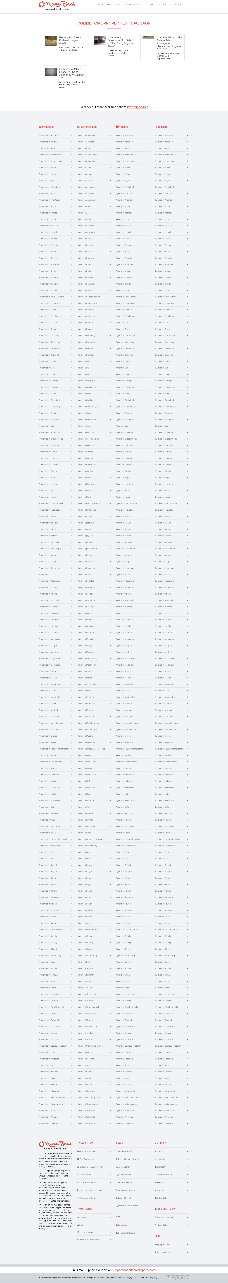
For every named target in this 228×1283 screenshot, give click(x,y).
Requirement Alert (126, 1233)
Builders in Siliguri (163, 949)
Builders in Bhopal (163, 290)
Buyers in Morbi (84, 690)
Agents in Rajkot (123, 884)
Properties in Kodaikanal (49, 581)
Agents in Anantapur (125, 200)
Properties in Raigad (48, 865)
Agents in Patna (123, 832)
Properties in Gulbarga (49, 445)
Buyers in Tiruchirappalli (88, 1007)
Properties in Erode (47, 393)
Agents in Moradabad (125, 684)
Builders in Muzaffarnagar (166, 723)
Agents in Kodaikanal (125, 581)
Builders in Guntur (163, 451)
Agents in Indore (123, 516)
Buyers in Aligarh (85, 180)
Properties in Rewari (48, 904)
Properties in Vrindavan (49, 1110)
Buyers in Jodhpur (85, 555)
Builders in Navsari (163, 768)
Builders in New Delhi (164, 787)
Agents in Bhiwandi (124, 284)
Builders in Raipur (163, 878)
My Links (149, 4)
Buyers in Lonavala (85, 613)
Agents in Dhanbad (124, 355)
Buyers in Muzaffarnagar (88, 723)
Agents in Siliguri (123, 949)
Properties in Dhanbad (49, 355)
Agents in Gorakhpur (125, 432)
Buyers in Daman (85, 329)
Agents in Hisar (122, 490)
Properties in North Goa (49, 800)
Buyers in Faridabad (86, 400)
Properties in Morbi (47, 690)
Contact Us (161, 1167)
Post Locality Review (88, 1198)
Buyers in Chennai (85, 309)
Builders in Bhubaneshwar (166, 296)
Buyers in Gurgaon (85, 458)
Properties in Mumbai (48, 703)
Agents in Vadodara (124, 1059)
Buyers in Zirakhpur (86, 1123)
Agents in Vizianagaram (126, 1104)
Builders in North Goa (164, 800)
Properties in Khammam (49, 568)
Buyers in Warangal (86, 1117)
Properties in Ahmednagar (50, 161)
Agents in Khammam (125, 568)
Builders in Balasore (163, 225)
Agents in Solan (123, 962)
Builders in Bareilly (163, 238)
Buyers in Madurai (85, 632)
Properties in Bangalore (49, 232)
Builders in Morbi (162, 690)
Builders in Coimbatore (165, 316)
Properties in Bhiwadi (48, 277)
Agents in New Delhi (125, 787)
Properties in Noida (47, 794)
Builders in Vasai (162, 1078)
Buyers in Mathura (85, 652)
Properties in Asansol (48, 213)
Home (100, 4)
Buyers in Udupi (84, 1052)
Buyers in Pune (84, 852)
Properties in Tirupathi (49, 1020)
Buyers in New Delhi (86, 787)
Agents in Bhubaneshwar (127, 296)
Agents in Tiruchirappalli (127, 1007)
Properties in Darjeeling (49, 342)
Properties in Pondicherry (50, 845)
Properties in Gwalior (48, 471)
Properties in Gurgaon (48, 458)
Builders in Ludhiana (164, 626)
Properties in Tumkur (48, 1033)
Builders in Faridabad (164, 400)
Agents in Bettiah (123, 251)
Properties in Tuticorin (49, 1039)
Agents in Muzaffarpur (126, 729)
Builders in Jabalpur (163, 523)
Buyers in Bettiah (85, 251)
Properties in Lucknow (48, 619)
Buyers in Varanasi (85, 1071)
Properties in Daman (48, 329)
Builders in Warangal (164, 1117)
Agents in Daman (123, 329)
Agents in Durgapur (124, 380)
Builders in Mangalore (164, 639)
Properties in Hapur (47, 477)
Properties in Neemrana (49, 774)
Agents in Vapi (122, 1065)
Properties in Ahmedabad (50, 154)
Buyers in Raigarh (85, 871)
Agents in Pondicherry (126, 845)
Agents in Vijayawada (125, 1091)
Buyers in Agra (83, 148)
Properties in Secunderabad (51, 929)
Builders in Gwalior (163, 471)
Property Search (125, 1151)
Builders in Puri (161, 858)
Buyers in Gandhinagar (87, 406)
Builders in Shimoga (163, 942)
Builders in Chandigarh (165, 303)
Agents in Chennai (124, 309)
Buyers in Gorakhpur (86, 432)
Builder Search (124, 1174)
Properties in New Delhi (49, 787)
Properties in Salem (47, 916)
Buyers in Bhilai (84, 271)
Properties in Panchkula (49, 826)
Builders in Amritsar (163, 193)
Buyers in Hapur (84, 477)
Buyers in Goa (83, 426)
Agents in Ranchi (123, 891)
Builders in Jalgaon (163, 535)
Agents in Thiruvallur (125, 994)
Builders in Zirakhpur (164, 1123)
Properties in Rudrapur (49, 910)
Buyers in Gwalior (85, 471)
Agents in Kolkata (123, 594)
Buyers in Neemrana (86, 774)
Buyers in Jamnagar (86, 542)
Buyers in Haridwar (85, 484)
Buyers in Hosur (84, 497)
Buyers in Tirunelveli (86, 1013)
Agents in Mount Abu (125, 697)
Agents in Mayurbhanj (126, 658)
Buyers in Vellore (84, 1084)
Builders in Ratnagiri (164, 897)
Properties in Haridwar (49, 484)
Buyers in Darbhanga (86, 335)
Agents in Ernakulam (125, 387)
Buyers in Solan (84, 962)
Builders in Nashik (163, 755)
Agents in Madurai (124, 632)
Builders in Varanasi (163, 1071)
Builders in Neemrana (164, 774)
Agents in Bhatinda (124, 264)
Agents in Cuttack (123, 322)
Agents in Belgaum (124, 245)
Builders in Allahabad (164, 187)
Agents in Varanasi (124, 1071)
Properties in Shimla (48, 936)
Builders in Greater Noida (166, 439)
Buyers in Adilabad (85, 141)
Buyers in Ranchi (84, 891)
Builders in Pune (162, 852)
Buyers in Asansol (85, 213)
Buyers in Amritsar (85, 193)
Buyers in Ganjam (85, 413)
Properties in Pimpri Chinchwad (53, 839)
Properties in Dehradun (49, 348)
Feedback (160, 1182)
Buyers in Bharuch (85, 258)
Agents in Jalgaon (123, 535)
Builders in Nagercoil (164, 742)
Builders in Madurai (163, 632)
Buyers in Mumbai (85, 703)
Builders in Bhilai (162, 271)
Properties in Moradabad (50, 684)
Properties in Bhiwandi (49, 284)
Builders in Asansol (163, 213)
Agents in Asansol (124, 213)
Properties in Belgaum (48, 245)
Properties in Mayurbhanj (50, 658)
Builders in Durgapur (164, 380)
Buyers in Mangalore (86, 639)
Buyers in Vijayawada (86, 1091)
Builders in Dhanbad (164, 355)
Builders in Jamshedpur (165, 548)
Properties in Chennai (48, 309)
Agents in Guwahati (124, 464)
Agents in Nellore (123, 781)
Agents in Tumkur (124, 1033)
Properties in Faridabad (49, 400)
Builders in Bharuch (163, 258)
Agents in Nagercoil (124, 742)
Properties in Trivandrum (50, 1026)
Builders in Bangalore (164, 232)
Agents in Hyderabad (125, 510)
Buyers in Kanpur (85, 561)
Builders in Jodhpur (163, 555)
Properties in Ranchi (48, 891)
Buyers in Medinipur (86, 665)
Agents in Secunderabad (127, 929)
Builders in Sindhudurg (165, 955)
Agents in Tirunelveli (125, 1013)
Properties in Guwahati (49, 464)
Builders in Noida (162, 794)
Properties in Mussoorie (49, 716)
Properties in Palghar (48, 820)
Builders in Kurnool (163, 606)
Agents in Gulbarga (124, 445)
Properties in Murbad (48, 710)
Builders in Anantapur (164, 200)
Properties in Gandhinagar (50, 406)
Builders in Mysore (163, 736)
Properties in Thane (47, 987)
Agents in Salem (123, 916)
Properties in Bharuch (48, 258)
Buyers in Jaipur (84, 529)
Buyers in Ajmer (84, 167)
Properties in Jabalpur (48, 523)
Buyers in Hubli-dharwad (88, 503)
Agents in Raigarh (124, 871)
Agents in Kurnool (124, 606)
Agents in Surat (123, 981)
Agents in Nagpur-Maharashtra (130, 749)
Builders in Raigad (163, 865)
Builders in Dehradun (164, 348)
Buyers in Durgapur (86, 380)
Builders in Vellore (163, 1084)
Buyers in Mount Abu (86, 697)
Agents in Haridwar (124, 484)
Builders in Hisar (162, 490)
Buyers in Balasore (85, 225)
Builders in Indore (163, 516)
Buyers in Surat (84, 981)
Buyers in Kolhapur (85, 587)
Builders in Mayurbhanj (165, 658)
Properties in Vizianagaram (51, 1104)
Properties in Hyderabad (49, 510)
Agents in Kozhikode (125, 600)
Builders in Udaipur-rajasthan (168, 1046)
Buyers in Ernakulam (86, 387)
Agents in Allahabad (125, 187)
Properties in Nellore (48, 781)
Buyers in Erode (84, 393)
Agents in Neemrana (125, 774)
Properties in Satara (47, 923)
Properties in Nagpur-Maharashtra (54, 749)
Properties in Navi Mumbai (51, 761)
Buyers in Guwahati (86, 464)
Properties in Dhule (47, 361)
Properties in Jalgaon (48, 535)
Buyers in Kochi (84, 574)
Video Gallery (162, 1198)
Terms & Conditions (165, 1217)
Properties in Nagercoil (49, 742)
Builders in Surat (162, 981)
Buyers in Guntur (85, 451)
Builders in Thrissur (163, 1000)
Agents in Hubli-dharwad (127, 503)
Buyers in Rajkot (84, 884)
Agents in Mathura (124, 652)
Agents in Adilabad (124, 141)
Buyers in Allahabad (86, 187)
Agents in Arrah (123, 206)
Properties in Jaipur (47, 529)
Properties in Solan (47, 962)
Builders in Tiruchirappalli (166, 1007)
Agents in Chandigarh (125, 303)
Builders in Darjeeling (164, 342)
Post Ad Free (113, 4)
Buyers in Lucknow (85, 619)
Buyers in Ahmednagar (87, 161)
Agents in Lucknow (124, 619)
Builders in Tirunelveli (164, 1013)
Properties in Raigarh (48, 871)
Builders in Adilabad (164, 141)
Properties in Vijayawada (50, 1091)
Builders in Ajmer (162, 167)
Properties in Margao (48, 645)
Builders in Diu (161, 368)
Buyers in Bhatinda (85, 264)
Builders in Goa (161, 426)
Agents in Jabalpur (124, 523)
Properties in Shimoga (48, 942)
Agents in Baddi (123, 219)
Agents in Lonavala (124, 613)
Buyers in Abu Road (86, 135)
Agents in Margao (124, 645)
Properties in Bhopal (48, 290)
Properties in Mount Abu (50, 697)
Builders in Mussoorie (164, 716)
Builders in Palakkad (164, 813)
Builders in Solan (162, 962)
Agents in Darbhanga (125, 335)
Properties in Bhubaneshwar (51, 296)
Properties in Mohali (48, 677)
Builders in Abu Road (164, 135)
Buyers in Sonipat (85, 968)
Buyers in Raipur (84, 878)
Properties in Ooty (47, 807)
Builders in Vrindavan (164, 1110)
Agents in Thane (123, 987)
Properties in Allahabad (49, 187)
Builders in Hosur (162, 497)
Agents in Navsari (124, 768)
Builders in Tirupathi (164, 1020)
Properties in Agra (47, 148)
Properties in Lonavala (48, 613)
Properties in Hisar (47, 490)
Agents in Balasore (124, 225)
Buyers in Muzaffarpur (87, 729)
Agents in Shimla (123, 936)
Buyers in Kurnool (85, 606)
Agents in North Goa (125, 800)
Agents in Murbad (124, 710)
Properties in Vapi (46, 1065)
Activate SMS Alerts (87, 1182)
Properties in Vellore (48, 1084)
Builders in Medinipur (164, 665)
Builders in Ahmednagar (165, 161)
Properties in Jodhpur (48, 555)
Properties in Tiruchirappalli (51, 1007)
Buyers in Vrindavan (86, 1110)
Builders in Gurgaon (163, 458)
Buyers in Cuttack (85, 322)
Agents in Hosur (123, 497)
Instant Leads (84, 1174)
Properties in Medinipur (49, 665)
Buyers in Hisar (84, 490)
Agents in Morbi (123, 690)
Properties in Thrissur (48, 1000)
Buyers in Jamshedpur (87, 548)
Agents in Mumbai (124, 703)
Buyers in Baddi (84, 219)
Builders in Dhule (162, 361)
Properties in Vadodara (49, 1059)
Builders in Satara (162, 923)
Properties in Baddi (47, 219)
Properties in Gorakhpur (49, 432)
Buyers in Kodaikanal (86, 581)
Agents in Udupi (123, 1052)
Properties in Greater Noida (51, 439)
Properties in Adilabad (49, 141)
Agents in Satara (123, 923)
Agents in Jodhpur (124, 555)
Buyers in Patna (84, 832)
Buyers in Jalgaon (85, 535)
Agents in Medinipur (125, 665)
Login (81, 1225)
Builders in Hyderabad (165, 510)
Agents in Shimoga (124, 942)
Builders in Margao (163, 645)
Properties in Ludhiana (49, 626)
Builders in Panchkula (164, 826)
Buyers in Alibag (84, 174)
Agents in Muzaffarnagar (127, 723)
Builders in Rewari (163, 904)
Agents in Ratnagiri (124, 897)
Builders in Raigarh (163, 871)
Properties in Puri (46, 858)
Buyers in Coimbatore (87, 316)
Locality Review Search (128, 1205)
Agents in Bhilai (123, 271)
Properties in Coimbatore (50, 316)
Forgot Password (86, 1232)
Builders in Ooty (162, 807)
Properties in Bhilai (47, 271)
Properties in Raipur (48, 878)
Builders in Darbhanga (165, 335)
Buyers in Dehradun (86, 348)
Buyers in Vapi (83, 1065)
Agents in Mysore (123, 736)
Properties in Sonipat (48, 968)
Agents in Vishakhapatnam (128, 1097)
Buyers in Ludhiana (86, 626)
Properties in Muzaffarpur (50, 729)
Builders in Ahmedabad (165, 154)
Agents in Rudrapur (124, 910)
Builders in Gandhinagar (165, 406)
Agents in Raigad (123, 865)
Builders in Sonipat (163, 968)
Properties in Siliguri (48, 949)
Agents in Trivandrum (125, 1026)
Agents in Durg (122, 374)
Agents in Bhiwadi (124, 277)
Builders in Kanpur (163, 561)
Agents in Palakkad (124, 813)
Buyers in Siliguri (84, 949)
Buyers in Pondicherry (87, 845)
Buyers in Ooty (83, 807)
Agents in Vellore (123, 1084)
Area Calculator (163, 1252)
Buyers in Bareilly (85, 238)
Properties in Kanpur (48, 561)
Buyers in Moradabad (87, 684)
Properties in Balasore (48, 225)
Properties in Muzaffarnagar (51, 723)
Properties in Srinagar (48, 975)
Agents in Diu (122, 368)
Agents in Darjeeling (125, 342)
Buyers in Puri (83, 858)
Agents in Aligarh (123, 180)
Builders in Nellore (163, 781)
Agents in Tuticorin (124, 1039)
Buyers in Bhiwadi (85, 277)
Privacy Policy (162, 1225)
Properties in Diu (46, 368)
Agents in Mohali (123, 677)
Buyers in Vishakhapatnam (89, 1097)
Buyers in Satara (84, 923)
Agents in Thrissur (124, 1000)
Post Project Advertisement (91, 1190)
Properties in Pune (47, 852)
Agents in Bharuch (124, 258)
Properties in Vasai (47, 1078)
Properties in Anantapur (49, 200)
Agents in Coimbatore (125, 316)
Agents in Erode (123, 393)
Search (162, 4)
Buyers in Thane (84, 987)
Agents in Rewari (123, 904)
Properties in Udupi (47, 1052)
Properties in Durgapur (49, 380)
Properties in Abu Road (49, 135)
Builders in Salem (162, 916)
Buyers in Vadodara (86, 1059)
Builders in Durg (162, 374)
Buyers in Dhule (84, 361)
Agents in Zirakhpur (125, 1123)
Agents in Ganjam (124, 413)
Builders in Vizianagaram (166, 1104)
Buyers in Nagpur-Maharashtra (91, 749)
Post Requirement (87, 1159)
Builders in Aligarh (163, 180)
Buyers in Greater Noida (88, 439)
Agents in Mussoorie (125, 716)
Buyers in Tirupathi (85, 1020)
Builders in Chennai (163, 309)
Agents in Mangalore (125, 639)
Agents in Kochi (123, 574)
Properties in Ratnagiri (49, 897)
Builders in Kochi (162, 574)
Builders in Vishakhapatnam (167, 1097)
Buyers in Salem (84, 916)
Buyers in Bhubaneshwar (88, 296)
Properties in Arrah (47, 206)
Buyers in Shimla (84, 936)
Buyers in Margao (85, 645)
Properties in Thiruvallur (49, 994)
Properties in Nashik (48, 755)
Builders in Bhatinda (164, 264)
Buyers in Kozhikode (86, 600)
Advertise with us (164, 1174)
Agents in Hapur (123, 477)
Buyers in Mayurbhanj (87, 658)
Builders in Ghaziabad (164, 419)
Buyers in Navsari (85, 768)
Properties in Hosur (47, 497)
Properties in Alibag (47, 174)
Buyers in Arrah (84, 206)
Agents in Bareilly (123, 238)
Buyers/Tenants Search (128, 1159)
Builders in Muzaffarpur (165, 729)
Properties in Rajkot (47, 884)
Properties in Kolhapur (49, 587)
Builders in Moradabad (165, 684)
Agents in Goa (122, 426)
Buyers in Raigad (84, 865)
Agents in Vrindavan (125, 1110)
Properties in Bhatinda (49, 264)
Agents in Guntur (123, 451)
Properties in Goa (46, 426)
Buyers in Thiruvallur (86, 994)
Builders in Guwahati (164, 464)
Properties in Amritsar (48, 193)
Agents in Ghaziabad (125, 419)
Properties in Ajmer (47, 167)
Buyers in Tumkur (85, 1033)
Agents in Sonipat (124, 968)
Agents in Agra (122, 148)
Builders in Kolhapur (164, 587)
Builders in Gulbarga (164, 445)
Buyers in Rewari (84, 904)
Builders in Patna (162, 832)
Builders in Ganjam (163, 413)
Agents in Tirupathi (124, 1020)
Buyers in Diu (83, 368)
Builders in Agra (162, 148)
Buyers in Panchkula (86, 826)
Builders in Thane (162, 987)
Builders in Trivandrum (165, 1026)
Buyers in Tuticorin (85, 1039)
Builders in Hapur (162, 477)
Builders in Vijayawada (165, 1091)
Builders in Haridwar (164, 484)
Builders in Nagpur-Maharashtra (169, 749)
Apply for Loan (163, 1244)
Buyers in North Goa (86, 800)
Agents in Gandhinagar (126, 406)
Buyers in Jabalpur (85, 523)
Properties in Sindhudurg (50, 955)
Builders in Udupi (162, 1052)
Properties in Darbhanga (50, 335)
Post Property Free (87, 1151)
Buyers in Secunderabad (88, 929)
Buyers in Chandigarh (87, 303)
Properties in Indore (47, 516)
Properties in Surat (47, 981)
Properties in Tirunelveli (49, 1013)
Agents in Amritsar (124, 193)
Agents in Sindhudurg (125, 955)
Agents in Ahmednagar (126, 161)
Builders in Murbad (163, 710)
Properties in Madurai (48, 632)
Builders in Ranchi (163, 891)
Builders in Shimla (163, 936)
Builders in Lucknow (163, 619)
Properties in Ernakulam (49, 387)
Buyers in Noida (84, 794)
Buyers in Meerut (85, 671)
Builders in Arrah (162, 206)
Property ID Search (126, 1190)
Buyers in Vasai (84, 1078)
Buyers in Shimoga (85, 942)
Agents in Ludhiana (124, 626)
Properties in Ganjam (48, 413)
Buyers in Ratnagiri (85, 897)
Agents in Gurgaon (124, 458)
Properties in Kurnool (48, 606)
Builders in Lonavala (164, 613)
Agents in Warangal (124, 1117)
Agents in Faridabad (125, 400)
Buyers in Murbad (85, 710)
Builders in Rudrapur (164, 910)
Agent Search (124, 1167)
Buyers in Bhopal (84, 290)
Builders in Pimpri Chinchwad (168, 839)
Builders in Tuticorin (164, 1039)
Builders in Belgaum (164, 245)
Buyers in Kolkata (85, 594)
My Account (132, 4)
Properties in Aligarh (48, 180)
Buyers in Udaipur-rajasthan (90, 1046)
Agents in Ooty (122, 807)
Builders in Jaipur (162, 529)
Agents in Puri (122, 858)
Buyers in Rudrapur (86, 910)
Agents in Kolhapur (124, 587)
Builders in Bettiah (163, 251)
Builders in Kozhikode (164, 600)
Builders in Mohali (163, 677)
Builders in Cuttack (163, 322)
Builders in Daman (163, 329)
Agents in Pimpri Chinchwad (128, 839)
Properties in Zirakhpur (49, 1123)
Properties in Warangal (49, 1117)
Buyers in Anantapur (86, 200)
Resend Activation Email (90, 1239)
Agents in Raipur (123, 878)
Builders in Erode (162, 393)
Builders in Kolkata (163, 594)
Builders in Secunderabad (166, 929)
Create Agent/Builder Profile (91, 1167)
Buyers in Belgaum (85, 245)
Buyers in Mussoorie (86, 716)
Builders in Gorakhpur (164, 432)
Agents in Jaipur (123, 529)
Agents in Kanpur (123, 561)
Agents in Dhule (123, 361)
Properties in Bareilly (48, 238)
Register (83, 1217)
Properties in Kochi (47, 574)
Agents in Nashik (123, 755)
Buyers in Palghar (85, 820)
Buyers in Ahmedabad (87, 154)
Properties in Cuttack (48, 322)
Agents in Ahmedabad (126, 154)
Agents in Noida (123, 794)
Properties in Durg (47, 374)
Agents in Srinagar (124, 975)
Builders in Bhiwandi (164, 284)
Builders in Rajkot (162, 884)
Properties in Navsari (48, 768)
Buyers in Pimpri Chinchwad (90, 839)
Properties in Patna (47, 832)
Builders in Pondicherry (165, 845)
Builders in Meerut (163, 671)
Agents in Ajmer (123, 167)
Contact (177, 4)
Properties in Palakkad (48, 813)
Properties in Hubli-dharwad (51, 503)
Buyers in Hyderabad (86, 510)
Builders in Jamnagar (164, 542)
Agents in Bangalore (125, 232)
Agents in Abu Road (124, 135)
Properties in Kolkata (48, 594)
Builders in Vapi (162, 1065)
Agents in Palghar (124, 820)
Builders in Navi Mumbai (166, 761)
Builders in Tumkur (163, 1033)
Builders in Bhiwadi (163, 277)
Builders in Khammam (164, 568)
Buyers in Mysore (85, 736)
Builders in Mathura (163, 652)
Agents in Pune (122, 852)
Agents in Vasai (122, 1078)
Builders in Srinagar (163, 975)
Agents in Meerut (123, 671)
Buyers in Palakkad (85, 813)
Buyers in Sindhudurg (87, 955)
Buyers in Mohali (84, 677)
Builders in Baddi (162, 219)
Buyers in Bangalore (86, 232)
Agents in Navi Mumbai (126, 761)
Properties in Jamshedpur (50, 548)
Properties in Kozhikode (49, 600)
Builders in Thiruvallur (165, 994)
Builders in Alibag (162, 174)
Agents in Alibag (123, 174)
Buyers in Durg (84, 374)
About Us (160, 1159)
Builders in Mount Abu (165, 697)
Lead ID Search (124, 1198)
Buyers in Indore (84, 516)
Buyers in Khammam (86, 568)
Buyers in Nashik (84, 755)
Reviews (160, 1190)
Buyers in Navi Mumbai (87, 761)
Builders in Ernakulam (164, 387)
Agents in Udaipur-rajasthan (128, 1046)
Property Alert (124, 1225)
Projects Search (125, 1182)
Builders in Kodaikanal (165, 581)
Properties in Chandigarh (50, 303)
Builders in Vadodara (164, 1059)
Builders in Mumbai (163, 703)
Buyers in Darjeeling (86, 342)
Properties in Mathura (48, 652)
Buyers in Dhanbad (85, 355)
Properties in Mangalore (49, 639)
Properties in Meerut (48, 671)
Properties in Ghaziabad (49, 419)
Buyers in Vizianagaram (87, 1104)
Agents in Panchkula (125, 826)
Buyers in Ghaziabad (86, 419)
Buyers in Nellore (85, 781)
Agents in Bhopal (123, 290)
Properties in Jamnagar (49, 542)
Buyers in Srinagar (85, 975)
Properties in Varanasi (48, 1071)
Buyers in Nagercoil (86, 742)
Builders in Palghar (163, 820)
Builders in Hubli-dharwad (166, 503)
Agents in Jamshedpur (126, 548)
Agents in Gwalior (124, 471)
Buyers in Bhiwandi (86, 284)
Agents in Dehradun (125, 348)
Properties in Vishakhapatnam (52, 1097)
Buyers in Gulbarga (85, 445)
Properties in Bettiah (48, 251)
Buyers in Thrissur (85, 1000)
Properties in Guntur (48, 451)
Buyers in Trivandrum (87, 1026)
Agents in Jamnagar (124, 542)
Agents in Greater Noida (126, 439)
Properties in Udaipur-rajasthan (53, 1046)
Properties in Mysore (48, 736)
